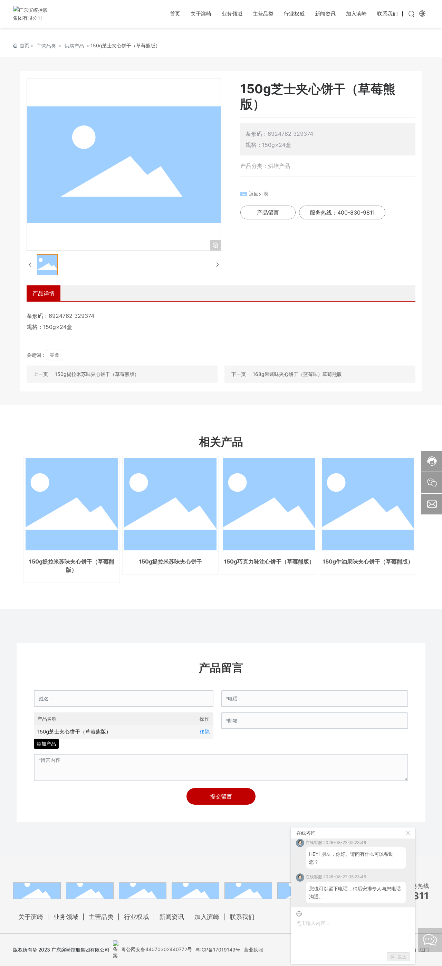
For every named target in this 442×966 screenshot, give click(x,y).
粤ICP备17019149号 (217, 950)
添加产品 (46, 744)
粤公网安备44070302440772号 (156, 949)
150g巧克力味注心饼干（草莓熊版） (269, 561)
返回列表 (258, 194)
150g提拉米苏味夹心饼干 (170, 561)
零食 (54, 355)
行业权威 (136, 916)
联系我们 (242, 916)
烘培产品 (74, 46)
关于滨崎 (30, 916)
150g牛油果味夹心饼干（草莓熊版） (368, 561)
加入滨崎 (206, 916)
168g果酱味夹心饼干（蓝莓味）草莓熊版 (297, 374)
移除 (205, 731)
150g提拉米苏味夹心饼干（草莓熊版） (97, 374)
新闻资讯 (171, 916)
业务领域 (66, 916)
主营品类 (46, 46)
